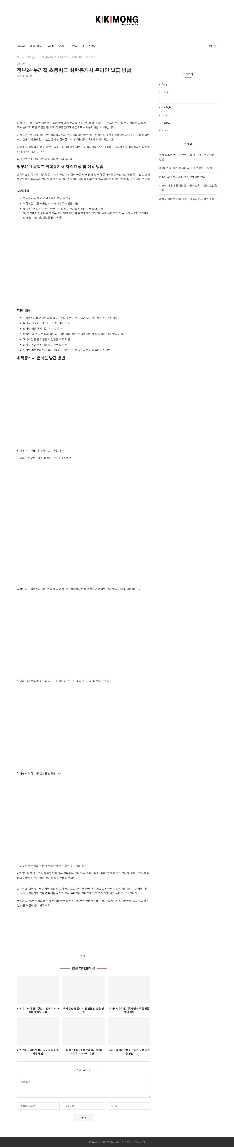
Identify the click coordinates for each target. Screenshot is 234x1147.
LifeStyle (35, 46)
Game (92, 46)
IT (83, 46)
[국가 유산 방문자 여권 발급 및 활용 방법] (84, 990)
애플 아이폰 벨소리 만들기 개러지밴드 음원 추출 (186, 198)
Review (21, 46)
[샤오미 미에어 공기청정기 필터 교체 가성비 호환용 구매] (38, 990)
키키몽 (28, 75)
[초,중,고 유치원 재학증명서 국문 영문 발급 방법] (129, 990)
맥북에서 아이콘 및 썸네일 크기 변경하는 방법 (185, 167)
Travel (73, 46)
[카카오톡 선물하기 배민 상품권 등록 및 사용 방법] (38, 1031)
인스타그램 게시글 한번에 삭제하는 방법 (182, 176)
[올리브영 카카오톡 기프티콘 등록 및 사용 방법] (129, 1031)
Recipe (50, 46)
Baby (61, 46)
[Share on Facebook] (81, 955)
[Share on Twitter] (84, 955)
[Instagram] (211, 46)
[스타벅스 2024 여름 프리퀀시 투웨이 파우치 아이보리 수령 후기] (84, 1031)
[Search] (215, 46)
